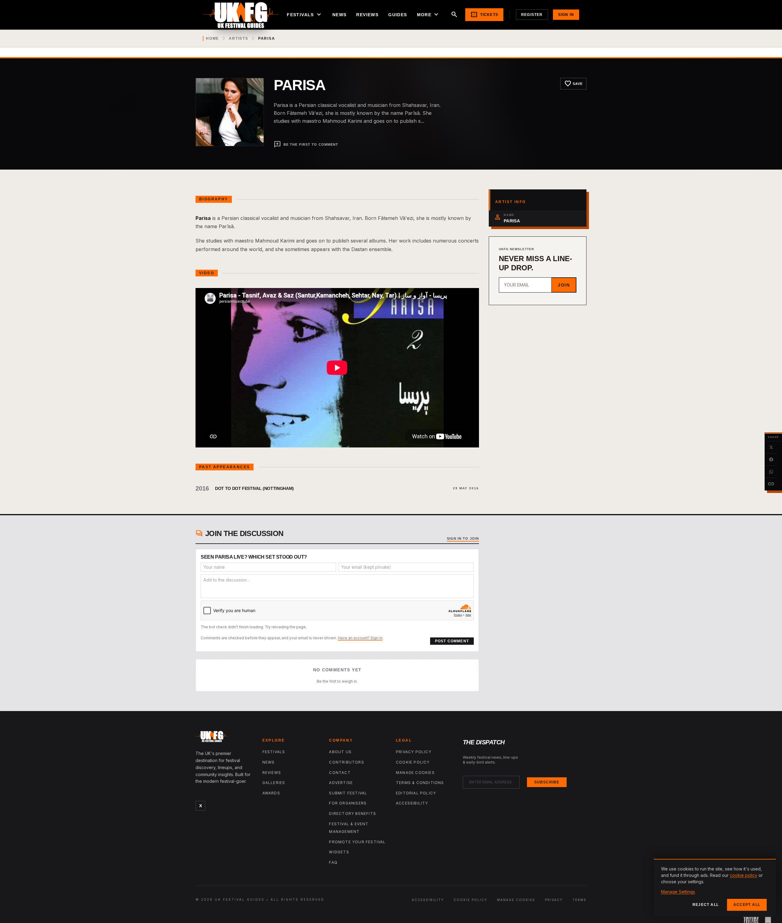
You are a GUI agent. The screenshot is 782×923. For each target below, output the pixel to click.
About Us (340, 752)
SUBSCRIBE (547, 782)
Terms (579, 900)
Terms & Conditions (420, 782)
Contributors (346, 762)
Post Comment (452, 641)
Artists (238, 38)
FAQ (333, 862)
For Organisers (348, 803)
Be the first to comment (306, 144)
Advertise (341, 782)
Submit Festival (348, 793)
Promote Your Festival (357, 842)
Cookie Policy (413, 762)
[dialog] (715, 888)
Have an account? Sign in (360, 638)
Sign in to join (463, 538)
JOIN (564, 285)
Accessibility (412, 803)
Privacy (554, 900)
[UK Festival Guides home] (224, 738)
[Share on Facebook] (771, 460)
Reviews (367, 14)
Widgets (339, 852)
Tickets (484, 14)
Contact (339, 772)
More (428, 14)
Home (212, 38)
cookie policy (743, 875)
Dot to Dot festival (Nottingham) (254, 488)
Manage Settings (678, 891)
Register (532, 15)
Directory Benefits (352, 813)
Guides (397, 14)
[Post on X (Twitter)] (771, 447)
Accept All (746, 905)
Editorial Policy (416, 793)
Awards (271, 793)
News (339, 14)
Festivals (305, 14)
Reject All (705, 905)
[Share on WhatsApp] (771, 472)
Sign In (566, 15)
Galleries (273, 782)
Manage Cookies (415, 772)
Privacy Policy (413, 752)
